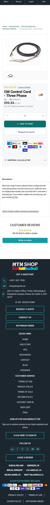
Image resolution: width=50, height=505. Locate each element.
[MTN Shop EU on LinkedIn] (12, 449)
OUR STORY (25, 344)
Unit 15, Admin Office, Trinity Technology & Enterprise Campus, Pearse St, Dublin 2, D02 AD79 (27, 294)
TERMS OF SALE (25, 392)
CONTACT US (25, 317)
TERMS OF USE (25, 381)
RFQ (25, 349)
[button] (10, 87)
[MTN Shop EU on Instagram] (22, 449)
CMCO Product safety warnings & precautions (20, 211)
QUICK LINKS (25, 333)
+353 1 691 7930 (17, 280)
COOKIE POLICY (14, 501)
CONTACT (25, 360)
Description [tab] (7, 179)
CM (5, 99)
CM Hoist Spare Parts (29, 26)
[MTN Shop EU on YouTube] (33, 449)
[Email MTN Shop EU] (38, 449)
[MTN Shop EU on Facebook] (17, 449)
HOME (25, 339)
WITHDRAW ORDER (25, 325)
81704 (15, 197)
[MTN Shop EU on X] (28, 449)
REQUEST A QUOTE (25, 309)
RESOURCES (25, 355)
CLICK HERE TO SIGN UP (25, 435)
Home (5, 26)
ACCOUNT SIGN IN (25, 402)
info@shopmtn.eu (17, 286)
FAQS (25, 412)
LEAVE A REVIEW (25, 457)
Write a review (25, 240)
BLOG (25, 365)
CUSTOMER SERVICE (25, 376)
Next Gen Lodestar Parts (10, 29)
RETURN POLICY (25, 397)
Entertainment (14, 26)
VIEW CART (25, 407)
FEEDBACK (25, 370)
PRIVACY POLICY (25, 387)
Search (19, 2)
